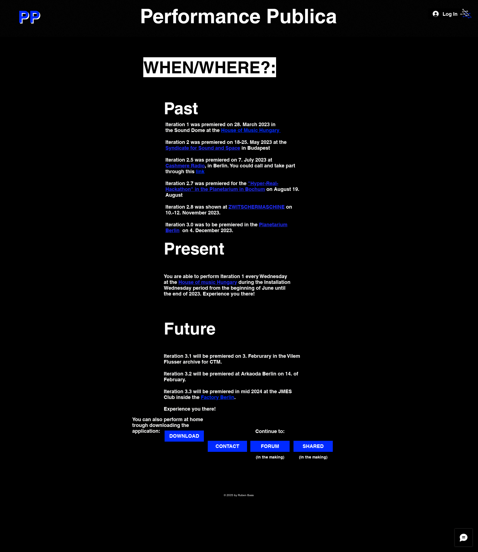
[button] (464, 13)
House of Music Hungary (251, 130)
